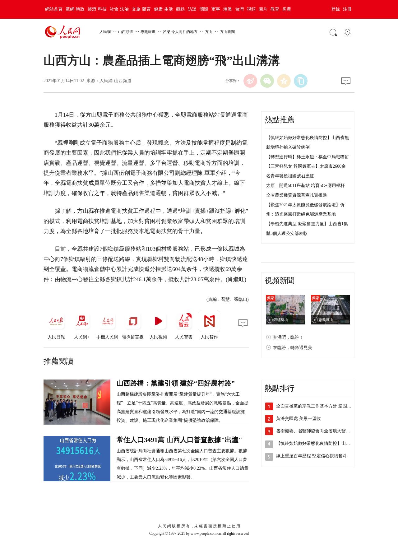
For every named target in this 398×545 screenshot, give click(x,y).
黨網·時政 (75, 9)
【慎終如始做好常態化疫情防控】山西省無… (319, 443)
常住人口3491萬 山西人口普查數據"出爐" (179, 440)
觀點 (180, 9)
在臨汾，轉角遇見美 (292, 347)
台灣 (239, 9)
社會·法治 (119, 9)
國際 (204, 9)
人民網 (105, 32)
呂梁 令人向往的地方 (180, 32)
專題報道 (148, 32)
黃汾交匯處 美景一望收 (298, 418)
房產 (286, 9)
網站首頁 (53, 9)
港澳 (227, 9)
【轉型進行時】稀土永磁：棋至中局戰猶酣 (307, 157)
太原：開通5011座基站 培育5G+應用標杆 (305, 185)
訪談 (192, 9)
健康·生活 (163, 9)
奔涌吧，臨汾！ (288, 337)
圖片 (263, 9)
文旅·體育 (141, 9)
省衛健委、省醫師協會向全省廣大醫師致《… (319, 431)
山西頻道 (125, 32)
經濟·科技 (97, 9)
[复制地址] (301, 81)
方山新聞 (227, 32)
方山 (208, 32)
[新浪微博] (250, 81)
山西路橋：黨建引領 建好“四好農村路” (176, 383)
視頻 (251, 9)
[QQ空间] (284, 81)
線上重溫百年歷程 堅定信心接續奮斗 (311, 456)
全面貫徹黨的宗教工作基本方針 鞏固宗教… (318, 406)
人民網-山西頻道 (116, 80)
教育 (275, 9)
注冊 (347, 9)
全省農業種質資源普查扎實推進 (296, 195)
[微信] (267, 81)
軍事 (215, 9)
